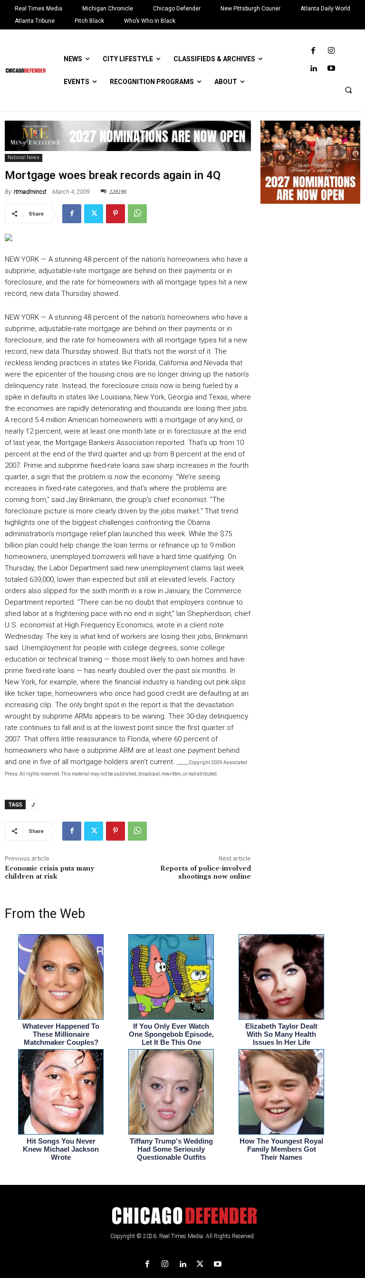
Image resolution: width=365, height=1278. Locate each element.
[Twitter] (93, 213)
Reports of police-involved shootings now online (205, 872)
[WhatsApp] (137, 213)
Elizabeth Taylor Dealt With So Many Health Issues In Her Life (281, 1034)
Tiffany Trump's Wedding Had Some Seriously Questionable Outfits (171, 1149)
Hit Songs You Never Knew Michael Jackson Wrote (61, 1149)
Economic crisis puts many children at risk (49, 872)
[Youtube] (331, 68)
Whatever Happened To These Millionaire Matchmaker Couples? (60, 1034)
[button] (348, 90)
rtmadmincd (30, 191)
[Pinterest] (115, 213)
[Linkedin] (313, 68)
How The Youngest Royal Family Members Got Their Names (281, 1149)
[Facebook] (313, 51)
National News (23, 157)
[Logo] (182, 1216)
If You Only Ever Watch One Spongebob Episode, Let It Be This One (171, 1034)
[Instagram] (331, 51)
